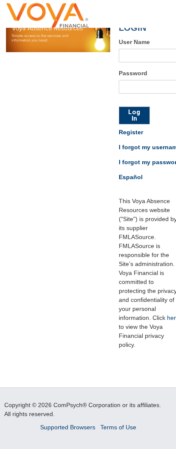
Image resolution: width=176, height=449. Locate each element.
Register (131, 132)
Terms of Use (118, 427)
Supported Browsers (68, 427)
